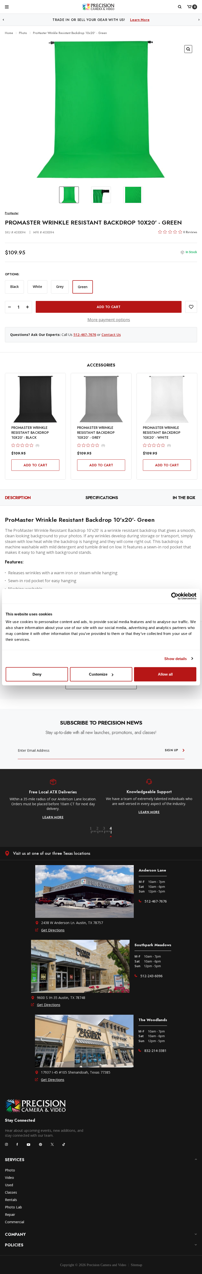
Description (18, 498)
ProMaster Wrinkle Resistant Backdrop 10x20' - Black (30, 432)
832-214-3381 (155, 1050)
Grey (60, 286)
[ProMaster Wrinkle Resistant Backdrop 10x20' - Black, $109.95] (35, 399)
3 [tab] (107, 832)
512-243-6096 (151, 976)
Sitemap (136, 1265)
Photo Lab (13, 1207)
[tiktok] (63, 1144)
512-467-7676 (84, 334)
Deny (37, 674)
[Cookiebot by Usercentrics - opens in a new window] (174, 596)
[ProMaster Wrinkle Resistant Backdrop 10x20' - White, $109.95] (167, 399)
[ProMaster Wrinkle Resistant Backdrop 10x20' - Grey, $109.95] (101, 399)
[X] (52, 1144)
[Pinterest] (40, 1144)
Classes (11, 1192)
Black (14, 286)
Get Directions (53, 930)
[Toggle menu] (7, 6)
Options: (12, 274)
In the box (184, 498)
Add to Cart (35, 465)
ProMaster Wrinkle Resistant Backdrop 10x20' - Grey (96, 432)
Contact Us (111, 334)
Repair (10, 1214)
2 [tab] (100, 832)
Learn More (140, 19)
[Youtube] (28, 1144)
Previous (3, 20)
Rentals (11, 1199)
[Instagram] (6, 1144)
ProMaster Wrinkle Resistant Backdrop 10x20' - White (161, 432)
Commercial (14, 1222)
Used (9, 1185)
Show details (175, 658)
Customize (98, 674)
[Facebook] (17, 1144)
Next (199, 20)
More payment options (108, 319)
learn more (53, 812)
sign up (171, 750)
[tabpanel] (53, 796)
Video (9, 1177)
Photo (10, 1170)
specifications (101, 498)
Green (82, 286)
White (37, 286)
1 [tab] (93, 832)
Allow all (165, 674)
